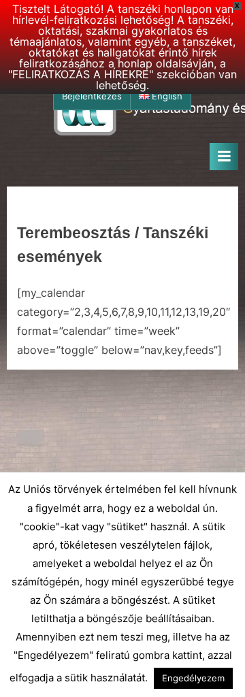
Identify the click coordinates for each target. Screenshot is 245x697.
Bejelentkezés (92, 96)
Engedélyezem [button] (193, 677)
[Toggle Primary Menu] (224, 156)
